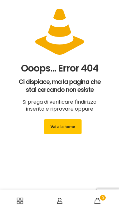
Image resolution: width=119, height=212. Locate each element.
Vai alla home (62, 126)
